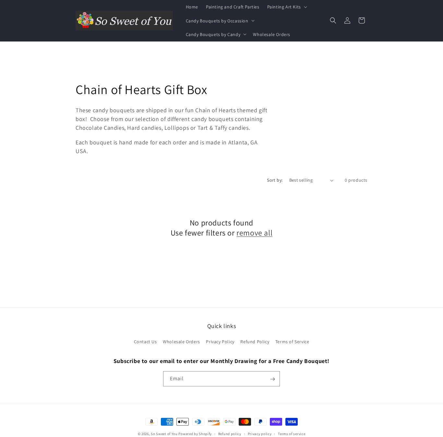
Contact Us (145, 342)
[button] (286, 7)
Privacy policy (260, 433)
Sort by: (274, 180)
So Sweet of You (164, 433)
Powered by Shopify (195, 433)
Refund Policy (254, 342)
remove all (254, 233)
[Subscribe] (272, 379)
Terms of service (291, 433)
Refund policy (229, 433)
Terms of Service (292, 342)
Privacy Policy (220, 342)
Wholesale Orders (181, 342)
